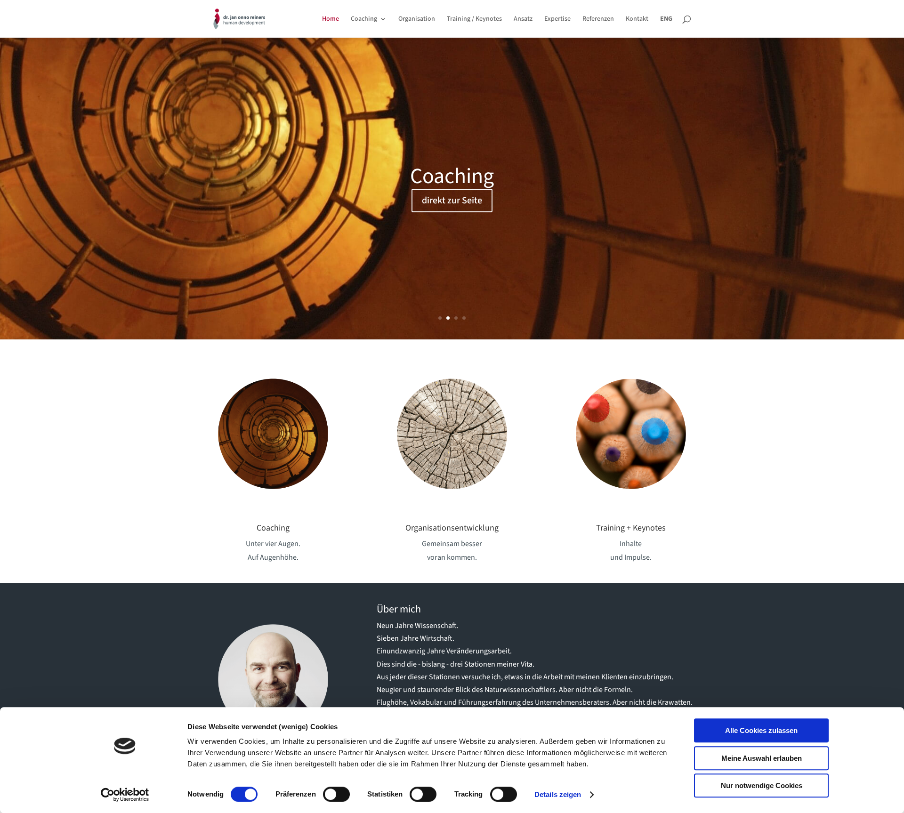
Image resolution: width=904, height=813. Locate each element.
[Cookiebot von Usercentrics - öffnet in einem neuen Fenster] (125, 795)
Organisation (416, 20)
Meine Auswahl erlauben (761, 758)
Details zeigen (557, 794)
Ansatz (523, 20)
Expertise (557, 20)
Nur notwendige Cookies (761, 785)
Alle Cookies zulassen (761, 730)
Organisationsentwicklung (452, 528)
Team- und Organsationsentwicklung (452, 181)
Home (330, 20)
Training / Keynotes (474, 20)
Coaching (364, 20)
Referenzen (598, 20)
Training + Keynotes (631, 528)
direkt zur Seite (452, 205)
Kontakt (637, 20)
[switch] (336, 794)
